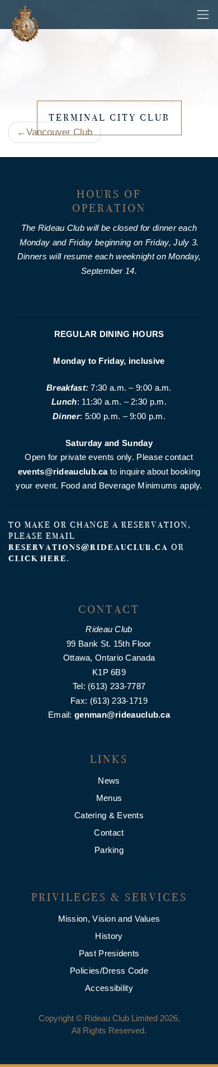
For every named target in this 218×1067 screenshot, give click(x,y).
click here (37, 558)
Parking (109, 850)
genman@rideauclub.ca (122, 714)
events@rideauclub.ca (63, 471)
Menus (109, 798)
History (108, 936)
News (109, 780)
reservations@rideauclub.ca (88, 547)
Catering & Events (109, 815)
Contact (109, 832)
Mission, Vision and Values (109, 918)
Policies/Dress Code (109, 970)
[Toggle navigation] (202, 14)
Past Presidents (109, 953)
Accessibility (109, 988)
